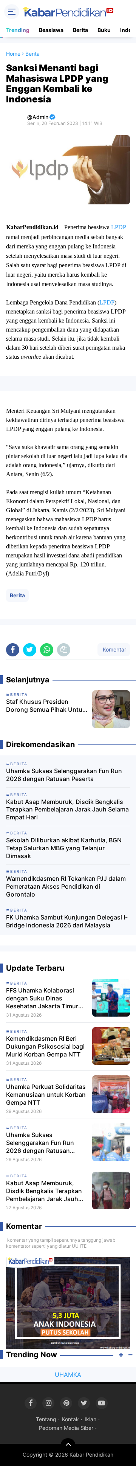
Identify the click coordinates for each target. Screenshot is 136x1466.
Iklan (90, 1419)
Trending (17, 30)
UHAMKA (68, 1374)
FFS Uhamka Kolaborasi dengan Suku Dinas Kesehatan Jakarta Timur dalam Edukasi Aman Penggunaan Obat (42, 998)
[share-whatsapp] (46, 649)
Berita (80, 30)
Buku (104, 30)
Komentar (113, 649)
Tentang (46, 1419)
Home (13, 53)
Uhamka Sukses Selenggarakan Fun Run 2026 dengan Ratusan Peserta (64, 774)
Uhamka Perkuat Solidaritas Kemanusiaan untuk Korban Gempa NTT (46, 1094)
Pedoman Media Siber (66, 1428)
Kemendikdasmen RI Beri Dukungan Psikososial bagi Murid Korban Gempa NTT (45, 1046)
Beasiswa (51, 30)
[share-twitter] (29, 649)
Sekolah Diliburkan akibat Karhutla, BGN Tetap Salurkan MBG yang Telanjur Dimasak (64, 848)
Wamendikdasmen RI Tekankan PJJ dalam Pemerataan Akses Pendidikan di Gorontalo (66, 886)
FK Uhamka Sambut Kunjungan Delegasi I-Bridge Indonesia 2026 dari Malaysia (67, 921)
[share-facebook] (12, 649)
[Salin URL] (63, 649)
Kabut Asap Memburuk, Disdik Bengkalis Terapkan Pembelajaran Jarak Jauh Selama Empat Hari (67, 809)
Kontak (70, 1419)
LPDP (119, 227)
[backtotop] (68, 1445)
